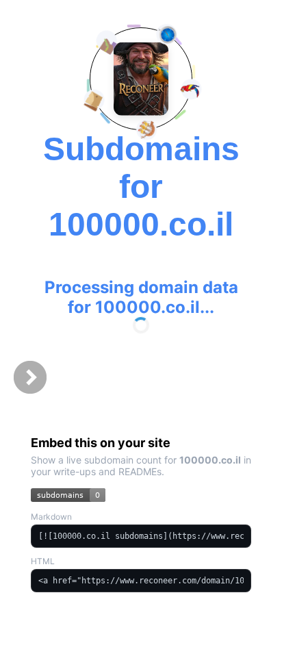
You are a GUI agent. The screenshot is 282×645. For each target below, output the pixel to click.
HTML (43, 561)
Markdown (51, 516)
